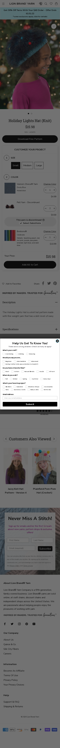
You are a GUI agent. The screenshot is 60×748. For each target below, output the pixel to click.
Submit (30, 404)
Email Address (8, 394)
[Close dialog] (57, 341)
